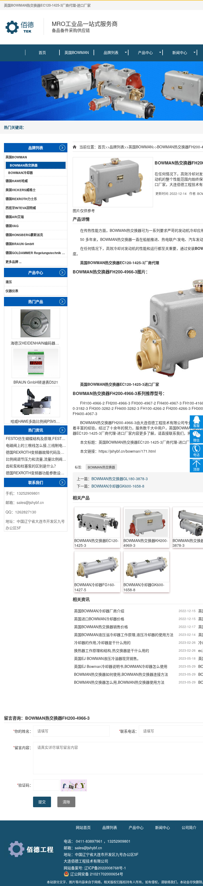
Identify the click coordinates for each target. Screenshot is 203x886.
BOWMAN (118, 230)
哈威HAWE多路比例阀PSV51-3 (36, 421)
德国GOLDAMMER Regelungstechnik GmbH (36, 252)
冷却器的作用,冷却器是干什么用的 (102, 642)
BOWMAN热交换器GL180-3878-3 (119, 478)
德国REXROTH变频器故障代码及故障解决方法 (36, 452)
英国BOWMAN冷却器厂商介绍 (99, 610)
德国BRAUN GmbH (20, 243)
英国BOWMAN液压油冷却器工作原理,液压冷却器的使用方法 (123, 634)
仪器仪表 (12, 290)
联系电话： (129, 731)
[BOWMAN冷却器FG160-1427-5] (97, 566)
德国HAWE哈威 (17, 180)
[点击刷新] (74, 785)
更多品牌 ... (13, 261)
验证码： (25, 785)
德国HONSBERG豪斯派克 (24, 234)
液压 (9, 281)
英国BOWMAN (76, 52)
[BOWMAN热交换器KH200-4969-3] (146, 522)
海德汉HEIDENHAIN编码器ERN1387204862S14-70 (36, 343)
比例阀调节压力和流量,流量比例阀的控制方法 (36, 459)
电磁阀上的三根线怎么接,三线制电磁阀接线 (36, 445)
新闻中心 (179, 52)
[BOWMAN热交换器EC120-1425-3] (97, 522)
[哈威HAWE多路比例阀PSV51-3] (36, 401)
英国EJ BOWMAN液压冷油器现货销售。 (107, 658)
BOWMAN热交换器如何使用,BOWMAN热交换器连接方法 (121, 674)
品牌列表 (111, 52)
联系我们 (35, 482)
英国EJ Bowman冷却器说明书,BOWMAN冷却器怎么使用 (120, 666)
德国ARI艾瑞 (15, 216)
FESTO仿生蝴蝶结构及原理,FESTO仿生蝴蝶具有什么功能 (36, 438)
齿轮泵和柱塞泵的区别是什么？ (32, 466)
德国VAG (12, 225)
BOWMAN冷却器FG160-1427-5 (94, 587)
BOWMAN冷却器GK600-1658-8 (117, 486)
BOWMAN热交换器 (24, 165)
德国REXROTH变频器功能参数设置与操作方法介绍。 (36, 472)
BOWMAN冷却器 (20, 172)
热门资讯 (35, 430)
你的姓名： (23, 731)
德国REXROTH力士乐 (21, 198)
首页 (42, 52)
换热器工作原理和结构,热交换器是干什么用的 (111, 650)
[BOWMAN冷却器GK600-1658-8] (146, 566)
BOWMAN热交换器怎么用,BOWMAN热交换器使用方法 (119, 682)
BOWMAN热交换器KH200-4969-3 (145, 543)
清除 (66, 802)
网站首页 (83, 827)
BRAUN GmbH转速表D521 (35, 382)
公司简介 (189, 827)
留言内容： (23, 747)
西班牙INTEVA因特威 (21, 207)
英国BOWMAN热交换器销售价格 (101, 626)
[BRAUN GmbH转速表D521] (36, 362)
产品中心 (145, 52)
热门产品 (35, 301)
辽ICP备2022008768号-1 (105, 867)
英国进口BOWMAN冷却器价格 (99, 618)
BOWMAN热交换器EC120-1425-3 (96, 543)
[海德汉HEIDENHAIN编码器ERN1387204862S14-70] (36, 323)
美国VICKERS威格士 (21, 189)
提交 (42, 802)
